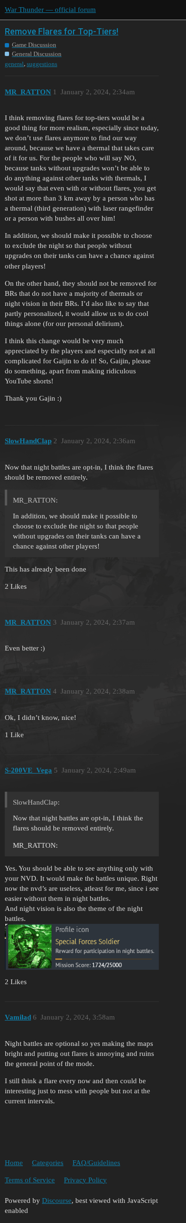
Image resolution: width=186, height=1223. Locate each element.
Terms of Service (30, 1180)
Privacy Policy (85, 1180)
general (14, 63)
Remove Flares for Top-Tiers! (61, 31)
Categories (47, 1163)
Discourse (57, 1200)
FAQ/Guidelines (96, 1163)
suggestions (42, 63)
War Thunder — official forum (50, 9)
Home (14, 1163)
